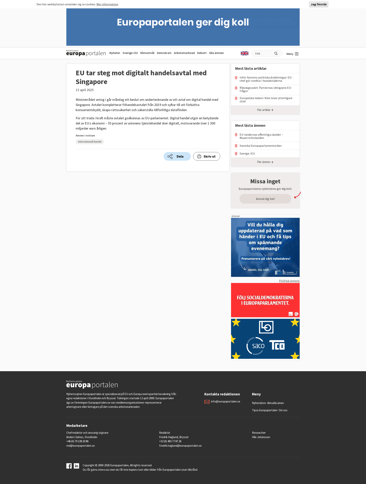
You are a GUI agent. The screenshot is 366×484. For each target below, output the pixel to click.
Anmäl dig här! (265, 199)
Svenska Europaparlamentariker (261, 145)
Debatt (202, 53)
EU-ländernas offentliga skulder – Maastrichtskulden (261, 136)
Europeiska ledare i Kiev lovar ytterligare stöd (266, 99)
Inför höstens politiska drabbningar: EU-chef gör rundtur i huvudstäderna (266, 79)
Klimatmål (147, 53)
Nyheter (114, 53)
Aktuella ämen (275, 403)
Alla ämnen (216, 53)
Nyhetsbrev (259, 403)
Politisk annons (289, 281)
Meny (290, 54)
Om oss (283, 410)
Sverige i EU (130, 53)
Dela (180, 156)
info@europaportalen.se (225, 401)
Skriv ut (210, 156)
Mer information (107, 4)
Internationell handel (89, 141)
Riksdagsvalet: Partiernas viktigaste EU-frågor (266, 89)
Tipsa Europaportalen (265, 410)
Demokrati (164, 53)
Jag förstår (319, 4)
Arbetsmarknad (184, 53)
